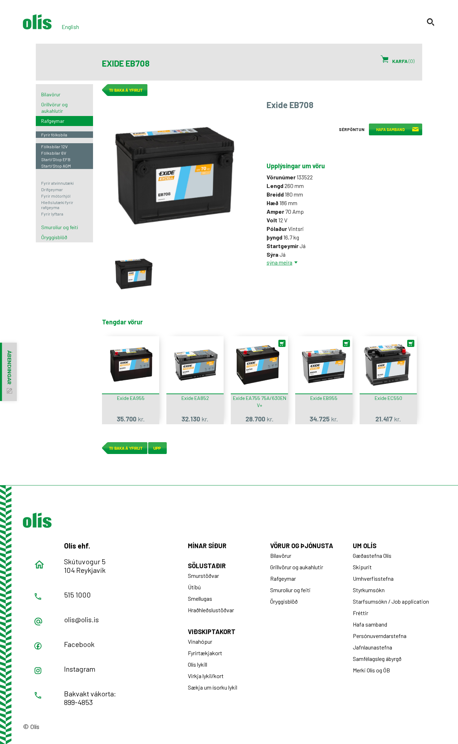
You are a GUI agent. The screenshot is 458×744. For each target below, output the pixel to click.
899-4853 (78, 702)
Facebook (79, 644)
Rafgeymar (52, 121)
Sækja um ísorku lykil (212, 687)
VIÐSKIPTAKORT (211, 632)
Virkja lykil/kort (206, 675)
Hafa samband (370, 624)
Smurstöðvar (203, 575)
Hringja (38, 596)
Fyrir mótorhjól (55, 195)
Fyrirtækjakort (205, 652)
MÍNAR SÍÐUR (207, 546)
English (70, 26)
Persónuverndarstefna (379, 635)
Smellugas (200, 598)
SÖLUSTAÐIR (207, 566)
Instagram (80, 669)
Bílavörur (50, 94)
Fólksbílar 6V (53, 152)
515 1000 (77, 594)
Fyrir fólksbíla (54, 134)
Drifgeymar (52, 189)
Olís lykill (197, 664)
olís (37, 21)
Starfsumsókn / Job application (391, 601)
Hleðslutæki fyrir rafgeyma (57, 205)
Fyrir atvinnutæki (57, 182)
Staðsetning (39, 564)
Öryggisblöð (54, 237)
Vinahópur (200, 641)
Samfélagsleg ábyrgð (377, 658)
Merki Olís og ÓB (371, 670)
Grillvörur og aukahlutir (54, 107)
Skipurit (362, 567)
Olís (37, 520)
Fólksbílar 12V (54, 146)
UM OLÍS (364, 546)
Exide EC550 (388, 398)
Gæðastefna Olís (372, 555)
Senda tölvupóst (38, 621)
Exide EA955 (131, 398)
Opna (38, 646)
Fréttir (360, 612)
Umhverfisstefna (373, 578)
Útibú (194, 587)
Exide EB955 (323, 398)
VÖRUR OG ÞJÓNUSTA (301, 546)
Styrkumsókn (369, 589)
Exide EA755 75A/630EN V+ (259, 401)
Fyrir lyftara (52, 213)
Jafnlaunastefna (372, 647)
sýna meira (279, 262)
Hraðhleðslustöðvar (211, 610)
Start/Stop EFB (55, 159)
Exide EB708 (134, 273)
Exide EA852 (195, 398)
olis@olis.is (81, 619)
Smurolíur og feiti (59, 227)
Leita (431, 22)
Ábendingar (8, 372)
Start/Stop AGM (56, 165)
